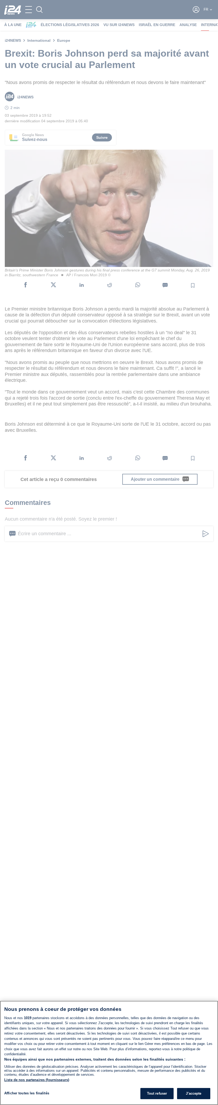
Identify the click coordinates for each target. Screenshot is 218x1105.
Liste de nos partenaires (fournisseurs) (36, 1080)
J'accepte (193, 1093)
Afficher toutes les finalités (26, 1093)
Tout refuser (157, 1093)
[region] (109, 1053)
